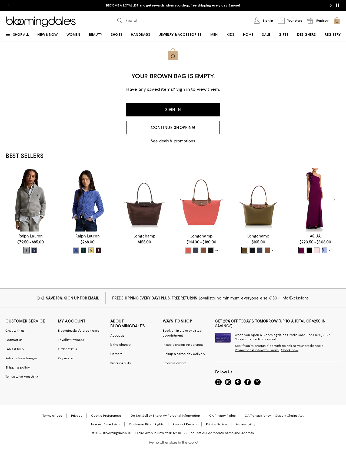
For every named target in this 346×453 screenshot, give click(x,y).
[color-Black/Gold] (211, 250)
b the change (120, 345)
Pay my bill (66, 358)
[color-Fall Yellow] (91, 250)
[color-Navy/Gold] (195, 250)
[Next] (334, 199)
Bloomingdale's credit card (78, 331)
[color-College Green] (83, 250)
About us (117, 335)
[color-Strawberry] (188, 250)
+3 (330, 250)
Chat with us (15, 331)
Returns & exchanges (21, 358)
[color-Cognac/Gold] (203, 250)
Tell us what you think (21, 377)
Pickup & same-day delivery (184, 354)
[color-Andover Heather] (26, 250)
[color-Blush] (317, 250)
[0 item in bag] (337, 20)
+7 (216, 250)
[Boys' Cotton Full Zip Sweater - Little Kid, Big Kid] (30, 200)
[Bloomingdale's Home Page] (40, 22)
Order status (67, 349)
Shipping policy (17, 367)
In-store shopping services (183, 345)
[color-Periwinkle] (324, 250)
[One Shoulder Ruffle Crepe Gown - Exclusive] (315, 200)
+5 (273, 250)
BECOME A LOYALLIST (122, 5)
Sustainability (120, 363)
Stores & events (175, 363)
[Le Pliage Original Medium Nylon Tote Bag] (258, 200)
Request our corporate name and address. (221, 433)
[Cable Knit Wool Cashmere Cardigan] (87, 200)
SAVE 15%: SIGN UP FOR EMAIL (72, 298)
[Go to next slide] (331, 5)
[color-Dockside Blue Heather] (76, 250)
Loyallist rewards (71, 340)
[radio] (26, 250)
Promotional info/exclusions (257, 350)
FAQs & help (14, 349)
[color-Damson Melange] (98, 250)
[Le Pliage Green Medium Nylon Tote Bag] (144, 200)
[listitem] (173, 5)
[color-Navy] (34, 250)
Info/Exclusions (295, 298)
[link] (30, 244)
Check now (289, 350)
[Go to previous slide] (8, 5)
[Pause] (337, 5)
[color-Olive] (244, 250)
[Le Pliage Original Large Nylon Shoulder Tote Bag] (201, 200)
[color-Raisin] (301, 250)
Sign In (173, 109)
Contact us (13, 340)
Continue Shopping (173, 127)
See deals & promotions (173, 141)
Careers (116, 354)
